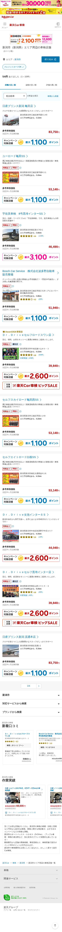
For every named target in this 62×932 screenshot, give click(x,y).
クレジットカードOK (12, 67)
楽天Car (5, 863)
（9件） (40, 592)
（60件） (41, 355)
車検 (14, 863)
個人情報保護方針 (20, 887)
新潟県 (22, 863)
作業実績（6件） (27, 595)
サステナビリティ (34, 910)
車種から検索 (53, 96)
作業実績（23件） (27, 358)
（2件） (40, 299)
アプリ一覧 (7, 910)
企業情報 (7, 887)
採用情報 (32, 887)
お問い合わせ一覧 (19, 910)
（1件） (40, 537)
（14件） (41, 236)
